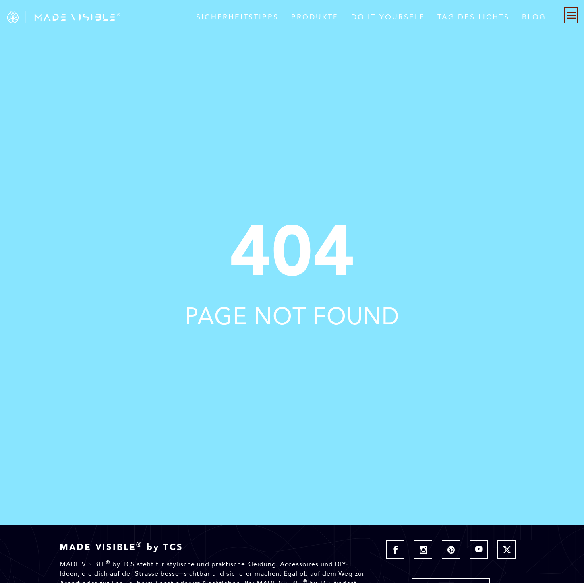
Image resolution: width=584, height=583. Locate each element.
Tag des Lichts (473, 17)
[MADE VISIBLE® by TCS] (117, 17)
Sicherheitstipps (237, 17)
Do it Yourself (388, 17)
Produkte (314, 17)
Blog (534, 17)
